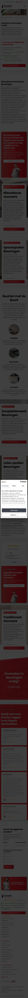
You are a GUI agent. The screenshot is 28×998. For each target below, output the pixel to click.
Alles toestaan (14, 510)
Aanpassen (13, 515)
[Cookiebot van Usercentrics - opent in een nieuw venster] (20, 482)
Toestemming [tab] (5, 485)
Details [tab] (14, 485)
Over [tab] (23, 485)
